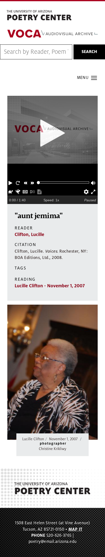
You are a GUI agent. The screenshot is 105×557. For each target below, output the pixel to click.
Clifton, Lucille (29, 234)
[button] (11, 182)
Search (89, 52)
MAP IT (75, 529)
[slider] (38, 182)
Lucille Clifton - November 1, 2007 (50, 285)
